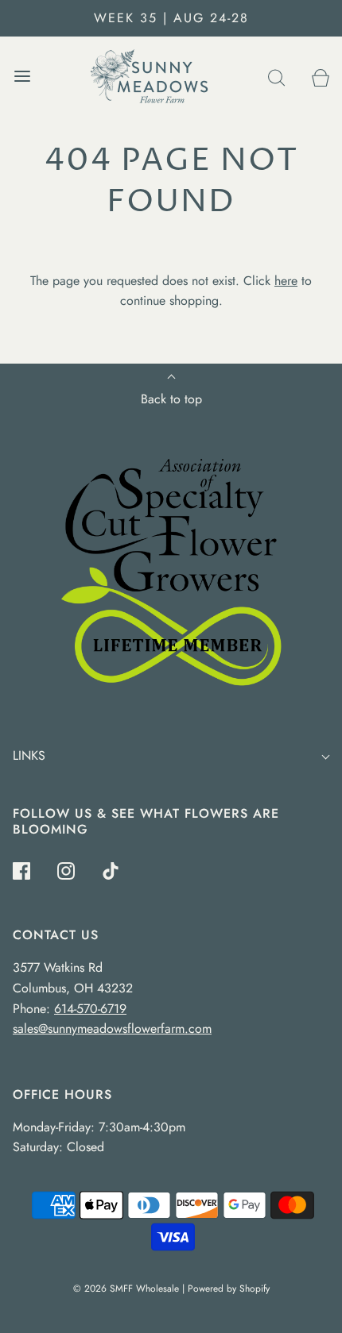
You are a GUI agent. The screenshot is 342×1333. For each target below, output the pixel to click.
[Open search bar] (276, 76)
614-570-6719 (90, 1009)
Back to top (171, 399)
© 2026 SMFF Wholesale (126, 1288)
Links (29, 755)
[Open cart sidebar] (320, 76)
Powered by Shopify (229, 1288)
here (285, 281)
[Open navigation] (22, 76)
